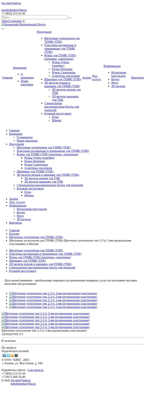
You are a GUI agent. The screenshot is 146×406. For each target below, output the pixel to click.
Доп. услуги (96, 77)
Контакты (137, 77)
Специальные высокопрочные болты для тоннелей (61, 107)
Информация (112, 66)
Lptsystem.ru (35, 370)
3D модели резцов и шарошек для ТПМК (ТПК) (62, 84)
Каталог (14, 233)
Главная (7, 77)
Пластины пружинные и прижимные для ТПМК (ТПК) (60, 48)
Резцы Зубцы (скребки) (60, 64)
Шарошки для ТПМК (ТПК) (62, 79)
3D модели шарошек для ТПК (43, 181)
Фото (114, 82)
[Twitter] (8, 355)
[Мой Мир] (16, 355)
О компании (27, 76)
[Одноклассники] (12, 355)
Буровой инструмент (57, 113)
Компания (19, 67)
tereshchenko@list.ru (23, 383)
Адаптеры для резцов (66, 75)
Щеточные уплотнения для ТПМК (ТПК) (61, 40)
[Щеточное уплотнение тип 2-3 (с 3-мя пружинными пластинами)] (53, 293)
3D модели (118, 86)
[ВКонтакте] (4, 355)
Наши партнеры (27, 82)
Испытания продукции (118, 74)
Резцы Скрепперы (63, 72)
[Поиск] (69, 18)
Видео (115, 79)
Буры (55, 116)
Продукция (44, 31)
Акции (86, 77)
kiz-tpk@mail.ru (21, 380)
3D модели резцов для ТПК (42, 178)
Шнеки (56, 120)
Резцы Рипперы (62, 69)
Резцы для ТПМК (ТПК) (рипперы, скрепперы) (60, 57)
